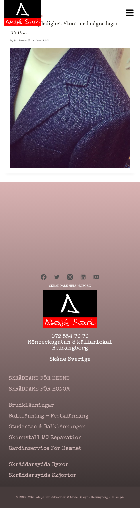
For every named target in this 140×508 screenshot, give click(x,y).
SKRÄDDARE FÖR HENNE (39, 378)
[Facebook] (43, 277)
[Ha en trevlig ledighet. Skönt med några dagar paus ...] (70, 108)
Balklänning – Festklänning (48, 416)
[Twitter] (57, 277)
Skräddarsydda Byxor (39, 465)
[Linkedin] (83, 277)
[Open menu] (129, 12)
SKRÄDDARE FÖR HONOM (39, 389)
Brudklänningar (31, 405)
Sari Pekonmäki (23, 40)
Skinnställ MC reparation (45, 438)
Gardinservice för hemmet (45, 448)
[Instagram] (70, 277)
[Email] (96, 277)
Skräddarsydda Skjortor (42, 475)
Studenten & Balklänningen (47, 427)
